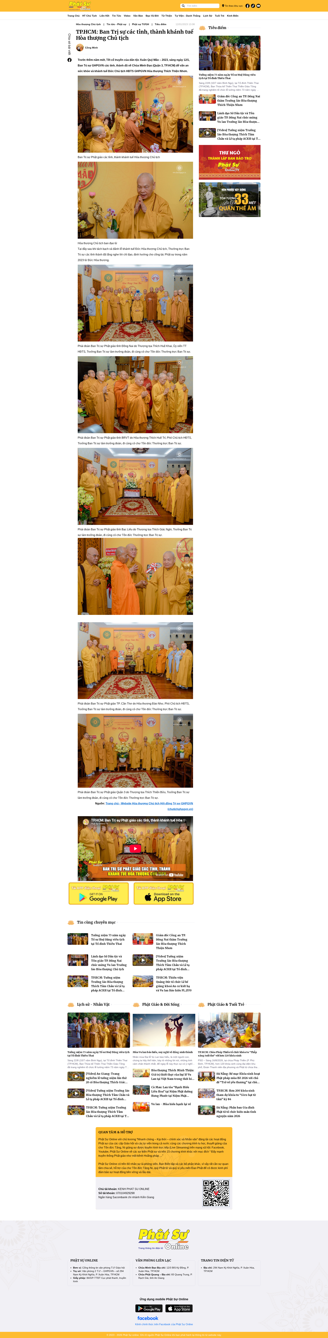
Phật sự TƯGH (140, 24)
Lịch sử (207, 15)
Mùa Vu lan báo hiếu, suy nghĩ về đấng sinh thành (163, 1052)
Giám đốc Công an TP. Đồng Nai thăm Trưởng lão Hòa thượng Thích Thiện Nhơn (238, 101)
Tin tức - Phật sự (116, 24)
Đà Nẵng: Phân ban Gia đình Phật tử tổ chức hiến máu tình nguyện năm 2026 (236, 1112)
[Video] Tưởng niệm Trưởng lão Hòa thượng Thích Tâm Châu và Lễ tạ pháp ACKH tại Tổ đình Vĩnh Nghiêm (172, 965)
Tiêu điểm (160, 24)
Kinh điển (232, 15)
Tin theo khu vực (233, 5)
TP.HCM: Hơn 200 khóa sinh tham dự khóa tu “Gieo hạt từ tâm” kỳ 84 (236, 1095)
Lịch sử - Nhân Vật (93, 1004)
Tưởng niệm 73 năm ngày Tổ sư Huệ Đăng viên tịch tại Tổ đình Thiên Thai (108, 939)
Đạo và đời (152, 15)
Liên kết (104, 15)
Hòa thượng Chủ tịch (88, 24)
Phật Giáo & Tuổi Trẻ (226, 1004)
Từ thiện (166, 15)
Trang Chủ (73, 15)
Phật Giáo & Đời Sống (161, 1004)
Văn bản (138, 15)
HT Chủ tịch (89, 15)
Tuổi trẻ (219, 15)
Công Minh (91, 47)
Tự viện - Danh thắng (187, 15)
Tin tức (116, 15)
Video (127, 15)
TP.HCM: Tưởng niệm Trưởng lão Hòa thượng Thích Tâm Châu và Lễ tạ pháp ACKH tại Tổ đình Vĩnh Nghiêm (108, 986)
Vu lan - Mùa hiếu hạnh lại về (171, 1104)
